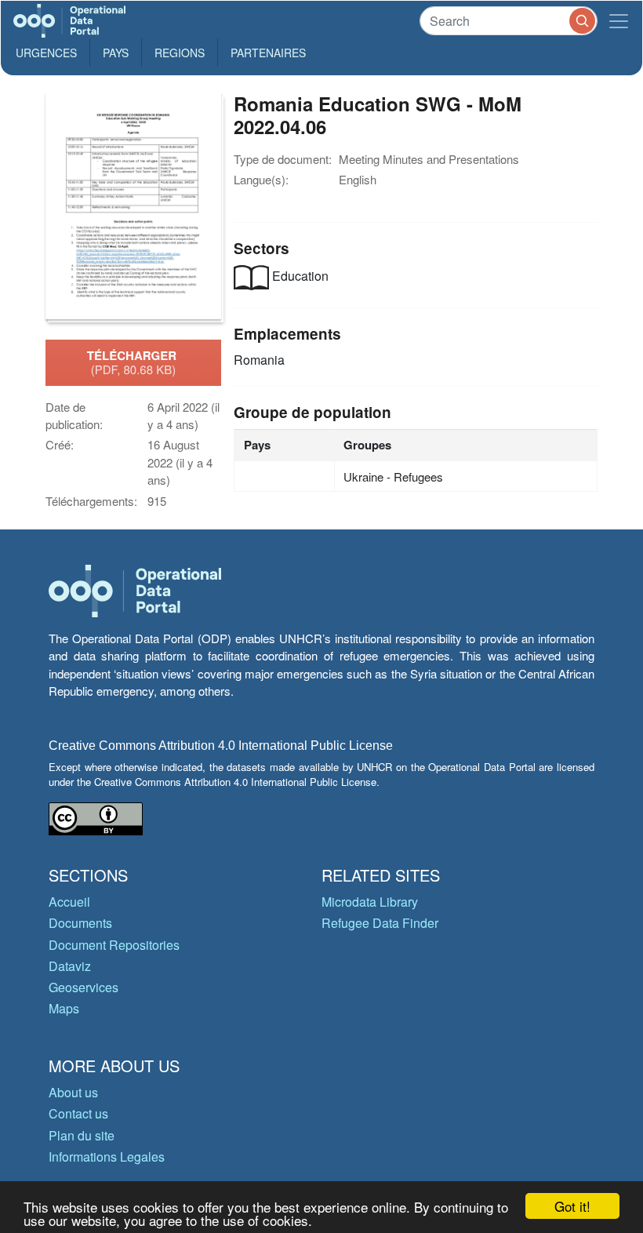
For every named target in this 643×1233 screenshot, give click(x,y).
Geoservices (83, 987)
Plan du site (81, 1135)
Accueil (69, 902)
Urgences (46, 52)
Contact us (78, 1113)
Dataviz (70, 966)
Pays (116, 52)
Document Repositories (114, 945)
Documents (80, 923)
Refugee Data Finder (380, 923)
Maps (64, 1008)
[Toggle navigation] (619, 20)
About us (73, 1092)
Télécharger (133, 362)
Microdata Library (370, 902)
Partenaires (268, 52)
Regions (179, 52)
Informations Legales (107, 1157)
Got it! (572, 1206)
